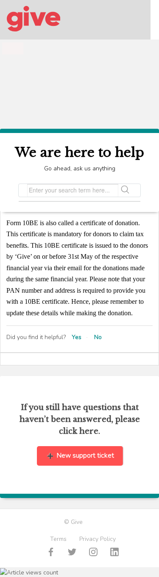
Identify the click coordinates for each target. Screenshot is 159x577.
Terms (58, 539)
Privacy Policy (97, 539)
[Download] (64, 285)
